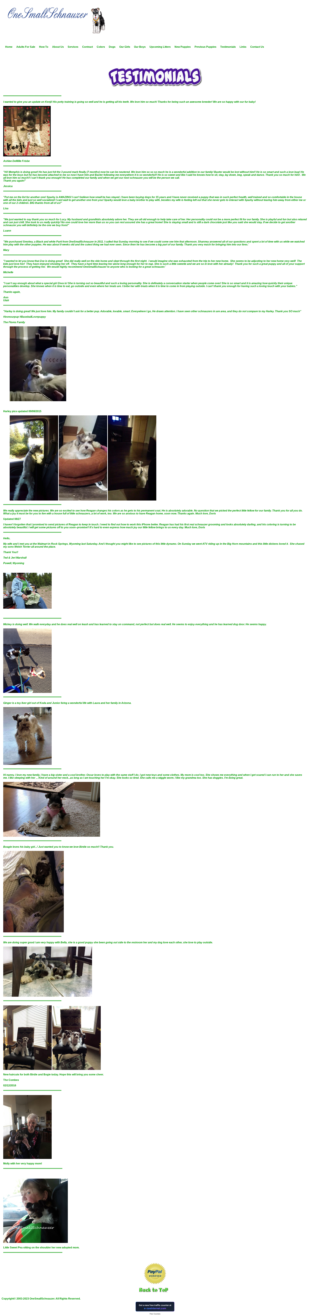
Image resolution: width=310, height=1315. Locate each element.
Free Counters (155, 1314)
